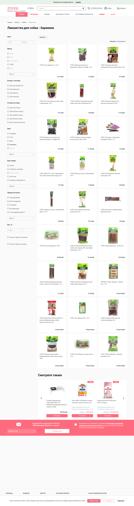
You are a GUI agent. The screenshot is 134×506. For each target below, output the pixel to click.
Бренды (47, 14)
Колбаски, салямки (16, 169)
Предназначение (13, 193)
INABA (12, 53)
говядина (13, 133)
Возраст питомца (13, 81)
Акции (113, 14)
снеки (12, 165)
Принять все (94, 501)
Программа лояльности (84, 14)
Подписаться (57, 431)
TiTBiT (12, 64)
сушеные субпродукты (17, 180)
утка (11, 137)
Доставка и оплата (62, 14)
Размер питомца (13, 103)
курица (12, 148)
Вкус (9, 129)
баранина (13, 144)
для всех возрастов (16, 85)
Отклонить (109, 501)
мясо (11, 141)
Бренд (9, 49)
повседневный (15, 197)
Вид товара (11, 161)
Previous (42, 401)
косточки (13, 176)
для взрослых (14, 89)
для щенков (14, 93)
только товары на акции (18, 244)
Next (123, 400)
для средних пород (16, 115)
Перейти (78, 2)
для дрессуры (14, 208)
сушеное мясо (14, 173)
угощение (13, 205)
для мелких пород (16, 119)
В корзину (56, 416)
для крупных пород (16, 111)
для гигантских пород (17, 122)
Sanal (11, 68)
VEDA (11, 57)
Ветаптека (34, 14)
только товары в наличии (18, 237)
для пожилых (14, 96)
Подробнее (121, 501)
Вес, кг (9, 225)
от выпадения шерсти (17, 212)
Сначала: (113, 41)
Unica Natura (14, 61)
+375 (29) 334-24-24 (96, 8)
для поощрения (15, 201)
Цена (9, 37)
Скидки (102, 14)
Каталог (21, 14)
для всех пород (15, 108)
